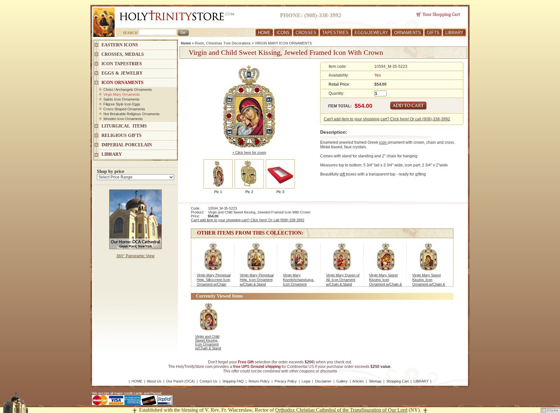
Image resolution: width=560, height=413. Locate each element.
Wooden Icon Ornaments (123, 119)
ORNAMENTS (407, 32)
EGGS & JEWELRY (122, 73)
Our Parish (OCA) (180, 381)
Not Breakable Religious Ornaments (131, 114)
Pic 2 (249, 192)
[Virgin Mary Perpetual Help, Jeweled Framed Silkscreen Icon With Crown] (213, 260)
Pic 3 (280, 192)
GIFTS (433, 32)
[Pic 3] (280, 174)
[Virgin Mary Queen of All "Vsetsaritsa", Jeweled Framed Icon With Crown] (342, 260)
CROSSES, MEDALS (122, 54)
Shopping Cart (397, 381)
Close (553, 410)
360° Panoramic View (135, 256)
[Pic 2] (249, 174)
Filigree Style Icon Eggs (121, 104)
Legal (306, 381)
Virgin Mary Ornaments (121, 94)
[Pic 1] (218, 174)
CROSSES (306, 32)
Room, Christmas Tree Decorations (223, 43)
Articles (358, 381)
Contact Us (208, 381)
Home (186, 43)
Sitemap (375, 381)
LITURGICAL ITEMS (124, 126)
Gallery (342, 381)
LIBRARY (454, 32)
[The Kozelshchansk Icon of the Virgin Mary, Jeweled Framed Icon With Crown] (299, 260)
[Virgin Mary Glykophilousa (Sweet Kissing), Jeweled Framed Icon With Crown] (385, 260)
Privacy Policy (285, 381)
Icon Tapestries (121, 63)
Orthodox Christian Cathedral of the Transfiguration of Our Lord (341, 410)
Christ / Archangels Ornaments (127, 89)
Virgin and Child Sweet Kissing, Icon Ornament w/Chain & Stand (208, 342)
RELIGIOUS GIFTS (121, 135)
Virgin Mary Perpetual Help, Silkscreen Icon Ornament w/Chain (213, 279)
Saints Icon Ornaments (121, 99)
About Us (154, 381)
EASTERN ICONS (119, 45)
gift (343, 174)
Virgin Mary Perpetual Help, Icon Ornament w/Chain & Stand (257, 279)
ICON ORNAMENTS (122, 82)
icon (383, 142)
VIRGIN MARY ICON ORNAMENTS (283, 43)
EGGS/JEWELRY (371, 32)
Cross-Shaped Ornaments (124, 109)
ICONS (283, 32)
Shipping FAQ (233, 381)
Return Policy (259, 381)
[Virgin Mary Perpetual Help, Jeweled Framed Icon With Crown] (256, 260)
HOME (264, 32)
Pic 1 (218, 192)
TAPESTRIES (335, 32)
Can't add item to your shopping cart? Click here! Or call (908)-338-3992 (387, 119)
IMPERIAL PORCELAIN (126, 144)
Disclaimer (323, 381)
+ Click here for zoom (249, 152)
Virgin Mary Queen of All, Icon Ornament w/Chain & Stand (342, 279)
